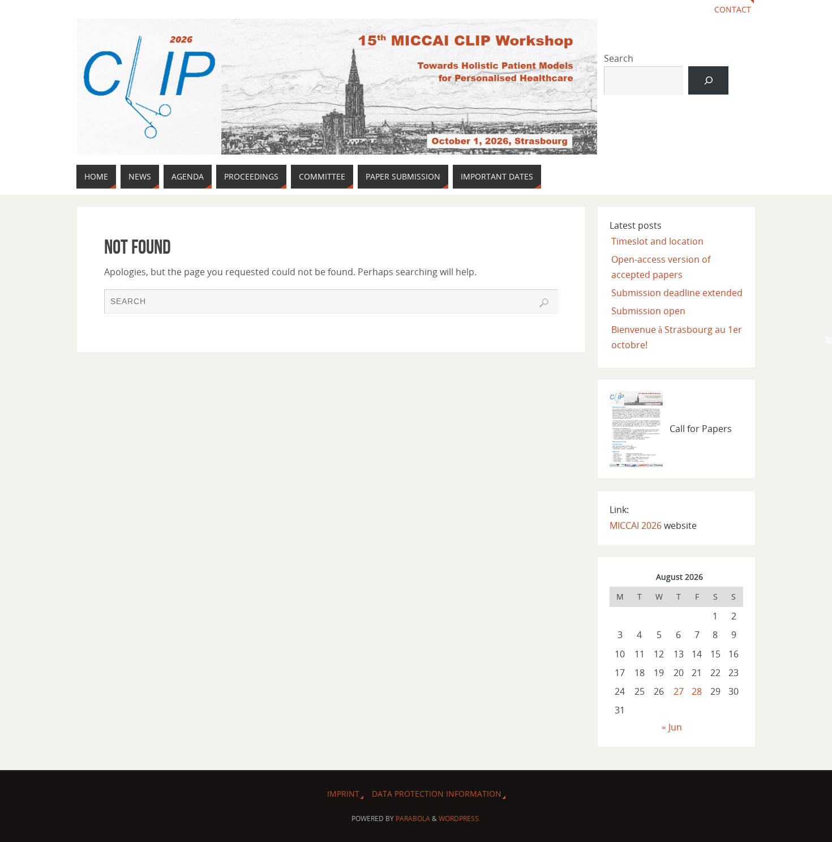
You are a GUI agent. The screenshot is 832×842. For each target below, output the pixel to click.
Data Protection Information (436, 793)
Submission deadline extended (677, 293)
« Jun (672, 727)
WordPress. (460, 818)
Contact (732, 9)
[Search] (708, 80)
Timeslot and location (657, 241)
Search (618, 58)
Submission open (648, 311)
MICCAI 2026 (636, 525)
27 (679, 691)
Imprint (343, 793)
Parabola (413, 818)
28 (697, 691)
